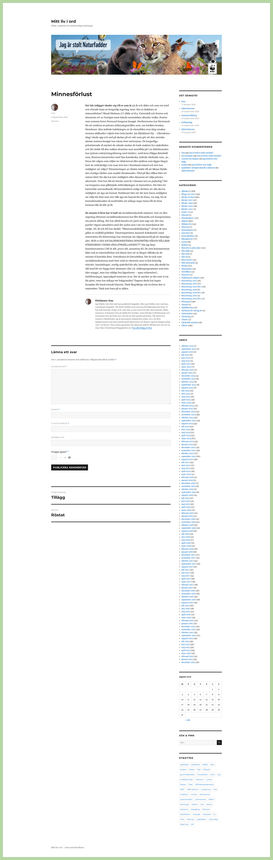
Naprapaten (186, 269)
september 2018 (188, 528)
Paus (183, 101)
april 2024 (186, 400)
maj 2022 (185, 468)
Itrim (212, 774)
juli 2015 (185, 641)
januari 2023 (187, 444)
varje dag (213, 819)
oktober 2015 (187, 632)
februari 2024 (187, 405)
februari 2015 (187, 656)
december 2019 (188, 483)
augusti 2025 (187, 352)
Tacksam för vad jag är (191, 310)
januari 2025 (187, 373)
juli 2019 (185, 498)
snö (202, 804)
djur (213, 764)
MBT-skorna (192, 789)
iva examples (187, 156)
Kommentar (59, 366)
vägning (184, 824)
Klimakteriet (187, 239)
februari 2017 (187, 585)
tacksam (207, 814)
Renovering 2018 (189, 290)
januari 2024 (187, 408)
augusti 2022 (187, 459)
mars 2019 (186, 510)
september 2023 (188, 420)
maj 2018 (185, 540)
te (215, 814)
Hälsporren (186, 224)
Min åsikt (185, 251)
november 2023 (188, 414)
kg (219, 774)
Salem (195, 804)
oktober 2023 (187, 417)
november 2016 (188, 594)
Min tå (184, 257)
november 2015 (188, 629)
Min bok (185, 254)
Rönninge (185, 301)
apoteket (184, 764)
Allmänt (55, 121)
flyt (199, 769)
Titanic (184, 319)
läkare (183, 784)
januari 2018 (187, 552)
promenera (200, 799)
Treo (182, 819)
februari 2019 (187, 513)
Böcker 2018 (187, 203)
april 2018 (185, 543)
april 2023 (185, 435)
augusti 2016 (187, 602)
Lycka (184, 242)
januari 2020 (187, 480)
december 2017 (188, 555)
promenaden (186, 799)
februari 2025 (187, 370)
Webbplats (57, 437)
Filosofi (184, 215)
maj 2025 (185, 361)
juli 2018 (185, 534)
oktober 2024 (187, 382)
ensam (183, 769)
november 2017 (188, 558)
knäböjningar (186, 779)
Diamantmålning (189, 115)
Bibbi (205, 764)
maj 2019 (185, 504)
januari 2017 (187, 588)
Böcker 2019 (187, 206)
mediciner (206, 789)
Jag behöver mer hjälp (201, 165)
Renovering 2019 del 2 (191, 298)
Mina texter (186, 260)
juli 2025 (185, 355)
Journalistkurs (188, 236)
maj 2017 (185, 576)
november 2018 (188, 522)
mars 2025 (186, 367)
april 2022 (186, 471)
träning (190, 819)
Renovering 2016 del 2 (191, 287)
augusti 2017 (187, 567)
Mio (215, 789)
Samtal (184, 304)
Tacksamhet (187, 313)
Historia (185, 227)
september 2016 (188, 599)
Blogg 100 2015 (188, 194)
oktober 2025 (187, 346)
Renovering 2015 (189, 281)
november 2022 (188, 450)
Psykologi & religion (190, 278)
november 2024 (188, 379)
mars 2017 (186, 582)
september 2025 (188, 349)
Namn (55, 409)
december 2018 (188, 519)
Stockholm (185, 814)
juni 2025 (185, 358)
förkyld (206, 769)
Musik (184, 266)
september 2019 (188, 492)
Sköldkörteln (187, 307)
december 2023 (188, 411)
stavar (209, 804)
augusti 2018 (187, 531)
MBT (182, 789)
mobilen (184, 794)
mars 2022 (186, 474)
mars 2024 (186, 403)
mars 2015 (186, 653)
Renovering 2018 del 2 (191, 292)
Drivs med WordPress (74, 847)
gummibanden (187, 774)
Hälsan (184, 221)
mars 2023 (186, 438)
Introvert (185, 233)
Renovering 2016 (189, 284)
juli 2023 (185, 426)
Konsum (200, 779)
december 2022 (188, 447)
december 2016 (188, 591)
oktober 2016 (187, 597)
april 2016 (185, 614)
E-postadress (60, 423)
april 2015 (185, 650)
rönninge (184, 804)
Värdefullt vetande (189, 322)
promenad (205, 794)
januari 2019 (187, 516)
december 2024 (188, 376)
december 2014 (188, 662)
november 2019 (188, 486)
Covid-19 (185, 212)
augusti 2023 (187, 423)
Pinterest (185, 275)
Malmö (184, 245)
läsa (191, 784)
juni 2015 (185, 644)
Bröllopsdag (186, 122)
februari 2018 (187, 549)
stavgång (195, 809)
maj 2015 (185, 647)
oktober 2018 (187, 525)
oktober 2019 (187, 489)
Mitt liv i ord (63, 21)
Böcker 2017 (187, 200)
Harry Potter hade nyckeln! (201, 153)
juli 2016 (185, 605)
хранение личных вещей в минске (198, 168)
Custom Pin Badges (190, 159)
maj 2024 (185, 397)
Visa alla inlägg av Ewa (142, 328)
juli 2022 (185, 462)
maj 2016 (185, 611)
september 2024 (188, 385)
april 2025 (186, 364)
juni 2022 (185, 465)
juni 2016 (185, 608)
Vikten (184, 325)
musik (194, 794)
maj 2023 (185, 432)
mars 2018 (186, 546)
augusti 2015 (187, 638)
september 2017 (188, 564)
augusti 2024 (187, 388)
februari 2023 (187, 441)
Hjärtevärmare (188, 108)
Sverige (196, 814)
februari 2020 (187, 477)
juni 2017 (185, 573)
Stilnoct (206, 809)
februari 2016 (187, 620)
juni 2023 (185, 429)
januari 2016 (187, 623)
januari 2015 (187, 659)
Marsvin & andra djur (191, 248)
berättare (195, 764)
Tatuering (185, 316)
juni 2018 (185, 537)
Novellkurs (186, 272)
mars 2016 (186, 617)
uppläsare (201, 819)
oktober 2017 (187, 561)
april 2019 (185, 507)
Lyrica (209, 779)
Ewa (53, 113)
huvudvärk (202, 774)
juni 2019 (185, 501)
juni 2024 (185, 394)
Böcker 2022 (187, 209)
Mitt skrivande (188, 263)
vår (192, 824)
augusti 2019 (187, 495)
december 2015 (188, 626)
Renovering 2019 (189, 295)
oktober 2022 (187, 453)
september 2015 (188, 635)
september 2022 (188, 456)
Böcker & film (187, 197)
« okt (187, 720)
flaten (192, 769)
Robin (211, 799)
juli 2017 (185, 570)
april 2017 (185, 579)
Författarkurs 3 (188, 218)
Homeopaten (187, 230)
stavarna (184, 809)
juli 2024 (185, 391)
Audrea (184, 165)
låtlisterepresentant (204, 784)
